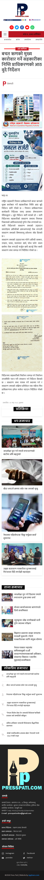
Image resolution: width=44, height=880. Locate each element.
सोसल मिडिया (8, 847)
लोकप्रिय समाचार (16, 668)
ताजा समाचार (13, 587)
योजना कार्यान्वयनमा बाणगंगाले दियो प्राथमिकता (27, 608)
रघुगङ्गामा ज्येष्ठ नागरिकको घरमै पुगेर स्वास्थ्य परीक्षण (27, 621)
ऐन (18, 39)
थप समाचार (22, 421)
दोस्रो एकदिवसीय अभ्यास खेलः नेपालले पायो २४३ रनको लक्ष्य (23, 734)
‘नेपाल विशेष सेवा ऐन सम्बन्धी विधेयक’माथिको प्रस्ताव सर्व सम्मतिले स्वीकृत (23, 714)
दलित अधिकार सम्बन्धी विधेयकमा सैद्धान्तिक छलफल (22, 724)
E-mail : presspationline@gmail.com (16, 813)
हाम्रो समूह (6, 821)
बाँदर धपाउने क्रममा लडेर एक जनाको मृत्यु (20, 489)
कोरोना (28, 39)
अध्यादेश (8, 39)
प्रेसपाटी (10, 83)
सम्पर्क (4, 796)
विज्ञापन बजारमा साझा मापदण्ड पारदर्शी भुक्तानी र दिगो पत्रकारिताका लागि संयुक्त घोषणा (28, 636)
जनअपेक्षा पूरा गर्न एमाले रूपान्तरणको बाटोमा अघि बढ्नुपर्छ (19, 452)
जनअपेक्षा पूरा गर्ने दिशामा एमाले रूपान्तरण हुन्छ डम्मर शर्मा (27, 596)
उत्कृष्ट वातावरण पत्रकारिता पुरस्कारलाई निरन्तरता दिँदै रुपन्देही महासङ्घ (19, 570)
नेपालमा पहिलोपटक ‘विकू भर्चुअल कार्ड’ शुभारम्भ (19, 536)
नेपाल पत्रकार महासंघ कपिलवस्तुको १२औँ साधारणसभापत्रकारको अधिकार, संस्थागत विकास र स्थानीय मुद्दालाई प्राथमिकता (28, 654)
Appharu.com (33, 875)
